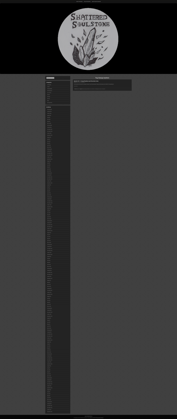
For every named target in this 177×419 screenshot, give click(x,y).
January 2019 (49, 246)
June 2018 (48, 260)
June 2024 (48, 119)
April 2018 (49, 264)
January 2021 (49, 198)
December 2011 (49, 405)
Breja (83, 88)
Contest (48, 86)
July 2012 (48, 391)
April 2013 (49, 373)
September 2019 (49, 230)
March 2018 (49, 266)
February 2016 (49, 308)
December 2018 (49, 248)
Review (48, 98)
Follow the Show (87, 1)
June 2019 (48, 236)
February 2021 (49, 196)
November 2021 (49, 178)
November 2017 (49, 274)
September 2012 (49, 387)
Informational (49, 90)
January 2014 (49, 355)
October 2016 (49, 292)
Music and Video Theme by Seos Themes (96, 417)
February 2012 (49, 401)
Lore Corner (49, 92)
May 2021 (48, 190)
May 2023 (48, 143)
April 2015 (49, 326)
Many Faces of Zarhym (96, 1)
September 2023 (49, 135)
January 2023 (49, 151)
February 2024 (49, 125)
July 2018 (48, 258)
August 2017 (49, 280)
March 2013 (49, 375)
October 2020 (49, 204)
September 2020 (49, 206)
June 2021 (48, 188)
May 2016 (48, 302)
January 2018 (49, 270)
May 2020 (48, 214)
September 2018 (49, 254)
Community (49, 84)
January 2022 (49, 174)
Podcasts (48, 96)
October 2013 (49, 361)
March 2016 (49, 306)
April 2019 (49, 240)
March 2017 (49, 286)
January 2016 (49, 310)
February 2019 (49, 244)
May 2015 (48, 324)
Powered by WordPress (88, 416)
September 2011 (49, 411)
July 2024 (48, 117)
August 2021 (49, 184)
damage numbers (87, 88)
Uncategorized (49, 102)
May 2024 (48, 121)
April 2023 (49, 145)
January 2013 (49, 379)
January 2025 (49, 111)
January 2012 (49, 403)
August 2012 (49, 389)
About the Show (79, 1)
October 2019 (49, 228)
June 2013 (48, 369)
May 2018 (48, 262)
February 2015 (49, 330)
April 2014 (49, 349)
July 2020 (48, 210)
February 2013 (49, 377)
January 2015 (49, 332)
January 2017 (49, 288)
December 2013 (49, 357)
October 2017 (49, 276)
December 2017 (49, 272)
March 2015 (49, 328)
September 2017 (49, 278)
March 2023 (49, 147)
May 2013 (48, 371)
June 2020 (48, 212)
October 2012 (49, 385)
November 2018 (49, 250)
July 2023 (48, 139)
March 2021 (49, 194)
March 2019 (49, 242)
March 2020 (49, 218)
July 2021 (48, 186)
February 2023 (49, 149)
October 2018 (49, 252)
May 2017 (48, 282)
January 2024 (49, 127)
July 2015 (48, 320)
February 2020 (49, 220)
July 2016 (48, 298)
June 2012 (48, 393)
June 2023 (48, 141)
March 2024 (49, 123)
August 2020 (49, 208)
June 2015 (48, 322)
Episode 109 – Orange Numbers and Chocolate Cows (86, 81)
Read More (76, 86)
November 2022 (49, 155)
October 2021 (49, 180)
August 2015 (49, 318)
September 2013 (49, 363)
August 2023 (49, 137)
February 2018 (49, 268)
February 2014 (49, 353)
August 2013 (49, 365)
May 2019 (48, 238)
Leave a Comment (102, 88)
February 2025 (49, 109)
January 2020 (49, 222)
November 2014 (49, 336)
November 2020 (49, 202)
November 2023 (49, 131)
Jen (84, 82)
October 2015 (49, 314)
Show (78, 88)
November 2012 (49, 383)
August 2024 (49, 115)
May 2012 (48, 395)
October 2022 (49, 157)
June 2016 (48, 300)
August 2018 (49, 256)
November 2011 (49, 407)
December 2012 (49, 381)
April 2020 (49, 216)
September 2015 (49, 316)
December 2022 (49, 153)
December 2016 (49, 290)
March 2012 (49, 399)
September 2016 (49, 294)
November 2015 (49, 312)
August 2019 (49, 232)
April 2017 (49, 284)
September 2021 (49, 182)
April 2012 (49, 397)
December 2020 (49, 200)
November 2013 (49, 359)
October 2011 (49, 409)
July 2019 (48, 234)
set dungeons (97, 88)
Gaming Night (49, 88)
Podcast (48, 94)
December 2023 (49, 129)
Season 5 (93, 88)
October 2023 (49, 133)
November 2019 (49, 226)
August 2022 (49, 161)
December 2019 (49, 224)
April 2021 (49, 192)
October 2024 (49, 113)
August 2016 (49, 296)
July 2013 (48, 367)
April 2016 (49, 304)
